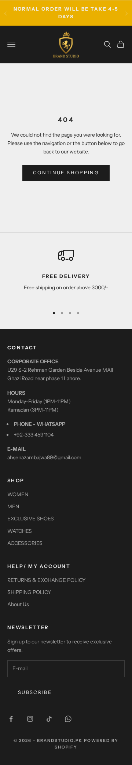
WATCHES (19, 531)
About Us (18, 604)
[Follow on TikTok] (49, 719)
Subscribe (35, 692)
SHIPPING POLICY (29, 592)
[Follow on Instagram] (30, 719)
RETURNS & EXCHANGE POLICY (46, 580)
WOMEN (17, 494)
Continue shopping (66, 172)
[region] (66, 273)
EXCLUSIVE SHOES (30, 518)
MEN (13, 506)
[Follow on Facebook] (11, 719)
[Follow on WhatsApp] (68, 719)
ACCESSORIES (25, 543)
